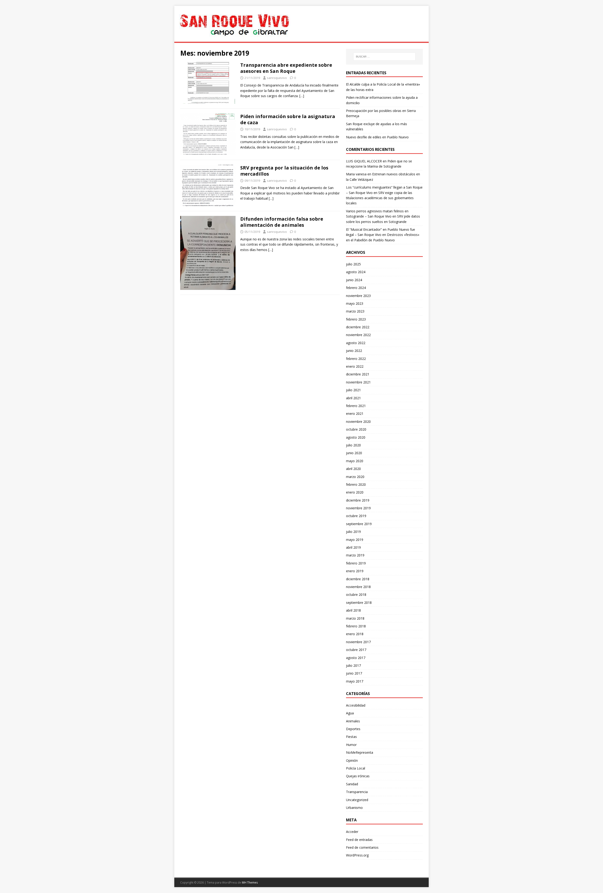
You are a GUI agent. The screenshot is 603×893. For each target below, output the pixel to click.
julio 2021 (353, 390)
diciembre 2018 (357, 579)
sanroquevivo (277, 78)
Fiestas (351, 736)
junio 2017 (354, 673)
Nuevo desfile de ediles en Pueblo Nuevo (377, 137)
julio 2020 (353, 445)
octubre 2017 (356, 649)
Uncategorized (357, 800)
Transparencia (357, 792)
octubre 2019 (356, 516)
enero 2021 (354, 413)
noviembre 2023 (358, 295)
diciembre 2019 (357, 500)
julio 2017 (353, 665)
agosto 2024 (355, 272)
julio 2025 (353, 264)
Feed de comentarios (362, 847)
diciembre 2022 (357, 327)
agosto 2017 (355, 657)
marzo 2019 (355, 555)
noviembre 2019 (358, 508)
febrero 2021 (356, 405)
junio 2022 (354, 350)
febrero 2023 (356, 319)
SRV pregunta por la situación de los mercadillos (284, 171)
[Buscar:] (384, 57)
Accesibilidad (355, 705)
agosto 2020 (355, 437)
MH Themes (250, 883)
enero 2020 (354, 492)
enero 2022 (354, 366)
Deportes (353, 729)
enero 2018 (354, 634)
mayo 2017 (354, 681)
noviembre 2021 (358, 382)
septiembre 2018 (359, 602)
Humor (351, 744)
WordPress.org (357, 855)
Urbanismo (354, 807)
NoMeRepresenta (359, 752)
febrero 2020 (356, 484)
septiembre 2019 (359, 524)
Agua (350, 713)
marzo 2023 (355, 311)
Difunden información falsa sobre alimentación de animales (281, 222)
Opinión (352, 760)
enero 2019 (354, 571)
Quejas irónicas (358, 776)
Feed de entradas (359, 839)
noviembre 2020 (358, 421)
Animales (353, 721)
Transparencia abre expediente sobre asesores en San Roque (286, 68)
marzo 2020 (355, 476)
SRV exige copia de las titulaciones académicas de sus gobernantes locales (380, 198)
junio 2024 (354, 280)
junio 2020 (354, 453)
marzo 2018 (355, 618)
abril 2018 (353, 610)
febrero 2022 (356, 358)
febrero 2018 (356, 626)
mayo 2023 (354, 303)
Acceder (352, 831)
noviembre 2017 (358, 642)
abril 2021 (353, 398)
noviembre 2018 (358, 586)
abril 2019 (353, 547)
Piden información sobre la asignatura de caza (287, 119)
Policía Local (355, 768)
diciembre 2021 (357, 374)
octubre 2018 (356, 594)
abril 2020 (353, 468)
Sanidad (352, 784)
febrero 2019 (356, 563)
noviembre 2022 (358, 335)
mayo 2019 (354, 539)
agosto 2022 (355, 343)
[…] (301, 96)
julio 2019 (353, 531)
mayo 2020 (354, 461)
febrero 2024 (356, 287)
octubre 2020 (356, 429)
